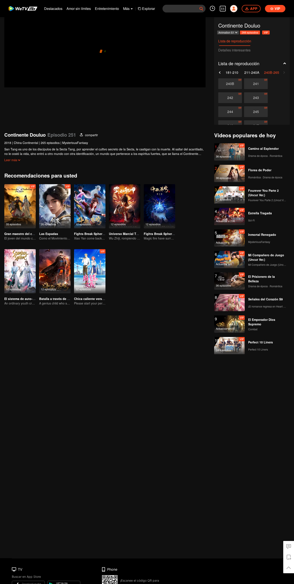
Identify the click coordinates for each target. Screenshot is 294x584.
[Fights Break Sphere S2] (89, 206)
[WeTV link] (23, 8)
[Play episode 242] (230, 97)
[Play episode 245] (256, 111)
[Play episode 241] (256, 83)
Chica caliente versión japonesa (97, 299)
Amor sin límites (79, 8)
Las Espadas (48, 234)
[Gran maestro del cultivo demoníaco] (20, 206)
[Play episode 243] (256, 97)
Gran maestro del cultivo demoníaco (31, 234)
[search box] (201, 8)
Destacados (53, 8)
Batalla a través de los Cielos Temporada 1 (70, 299)
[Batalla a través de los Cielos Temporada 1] (55, 271)
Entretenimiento (107, 8)
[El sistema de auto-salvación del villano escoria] (20, 271)
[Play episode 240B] (230, 83)
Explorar (148, 8)
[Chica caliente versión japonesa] (89, 271)
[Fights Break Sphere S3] (159, 206)
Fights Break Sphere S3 (161, 234)
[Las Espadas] (55, 206)
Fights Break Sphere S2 (91, 234)
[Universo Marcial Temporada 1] (124, 206)
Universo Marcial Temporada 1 (131, 234)
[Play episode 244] (230, 111)
